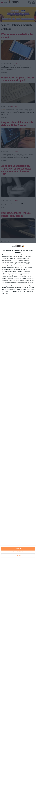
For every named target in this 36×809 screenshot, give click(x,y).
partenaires (12, 254)
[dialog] (18, 526)
